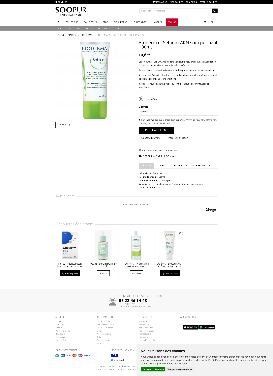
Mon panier (143, 322)
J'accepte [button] (146, 369)
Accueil (61, 35)
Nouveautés (60, 334)
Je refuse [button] (159, 369)
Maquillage (89, 28)
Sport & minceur (122, 28)
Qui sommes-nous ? (105, 325)
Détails (146, 166)
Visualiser (103, 274)
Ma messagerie (145, 334)
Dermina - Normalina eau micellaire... (136, 265)
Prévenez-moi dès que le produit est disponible (163, 120)
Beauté (69, 28)
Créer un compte (208, 2)
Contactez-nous (103, 322)
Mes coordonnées (146, 331)
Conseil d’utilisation (171, 166)
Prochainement (156, 130)
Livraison (101, 331)
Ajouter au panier (70, 274)
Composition (201, 166)
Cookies (100, 343)
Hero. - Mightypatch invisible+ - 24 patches (70, 265)
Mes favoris (143, 337)
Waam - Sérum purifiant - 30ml (103, 265)
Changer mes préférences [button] (179, 369)
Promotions (60, 337)
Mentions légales (104, 334)
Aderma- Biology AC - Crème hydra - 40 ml (169, 265)
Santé (78, 28)
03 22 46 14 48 (133, 301)
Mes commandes (146, 328)
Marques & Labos (62, 331)
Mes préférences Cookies (149, 340)
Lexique (58, 328)
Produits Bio (60, 340)
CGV (99, 337)
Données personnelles (106, 340)
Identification (144, 325)
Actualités (59, 325)
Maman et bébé (104, 28)
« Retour (63, 125)
